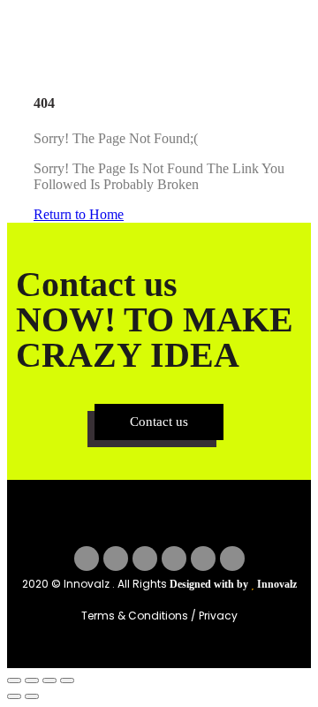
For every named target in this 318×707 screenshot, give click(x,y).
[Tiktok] (232, 558)
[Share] (49, 680)
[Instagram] (144, 558)
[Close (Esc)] (67, 680)
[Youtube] (203, 558)
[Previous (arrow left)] (14, 696)
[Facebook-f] (86, 558)
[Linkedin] (174, 558)
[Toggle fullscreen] (32, 680)
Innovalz (277, 584)
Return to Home (79, 214)
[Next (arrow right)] (32, 696)
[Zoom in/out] (14, 680)
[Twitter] (115, 558)
